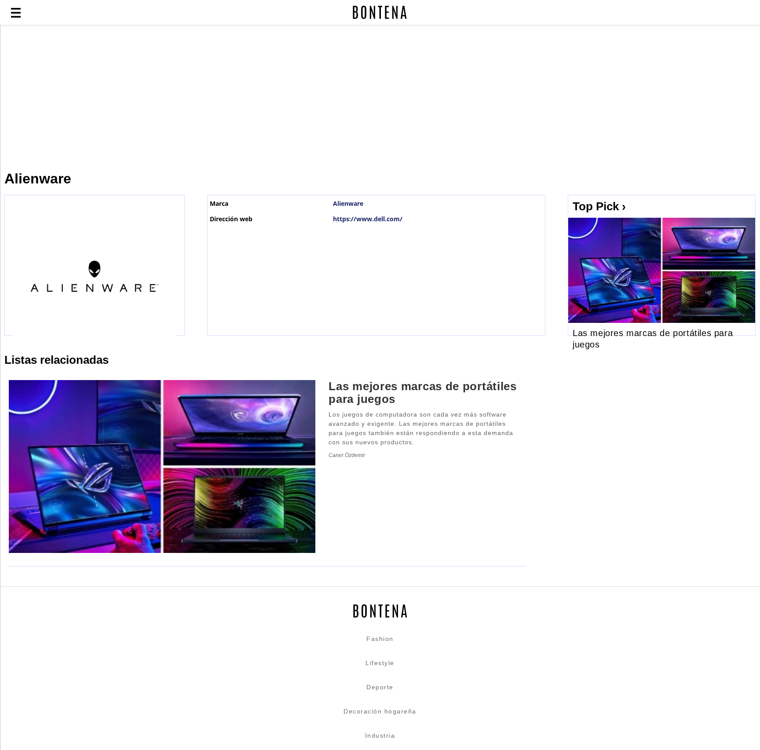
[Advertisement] (213, 97)
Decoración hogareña (380, 711)
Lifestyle (380, 662)
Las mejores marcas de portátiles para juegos (422, 393)
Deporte (380, 687)
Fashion (380, 638)
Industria (380, 735)
